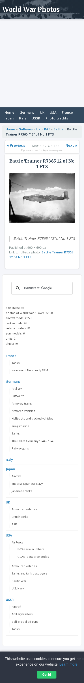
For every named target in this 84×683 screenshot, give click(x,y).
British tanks (20, 517)
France (67, 112)
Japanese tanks (22, 491)
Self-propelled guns (25, 622)
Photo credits (56, 118)
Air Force (17, 542)
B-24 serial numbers (30, 549)
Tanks (16, 363)
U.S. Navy (18, 588)
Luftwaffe (18, 396)
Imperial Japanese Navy (27, 484)
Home (9, 112)
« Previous (16, 145)
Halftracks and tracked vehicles (32, 418)
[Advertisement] (42, 63)
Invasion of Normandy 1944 (30, 370)
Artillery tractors (22, 614)
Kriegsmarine (20, 426)
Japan (9, 118)
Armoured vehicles (24, 509)
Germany (27, 112)
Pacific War (19, 581)
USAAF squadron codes (33, 557)
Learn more (68, 664)
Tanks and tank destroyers (29, 573)
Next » (71, 145)
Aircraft (16, 476)
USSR (36, 118)
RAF (47, 129)
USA (53, 112)
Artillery (17, 388)
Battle (59, 129)
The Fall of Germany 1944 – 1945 (33, 441)
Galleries (26, 129)
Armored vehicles (23, 411)
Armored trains (22, 403)
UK (42, 112)
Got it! (46, 674)
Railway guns (20, 448)
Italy (22, 118)
